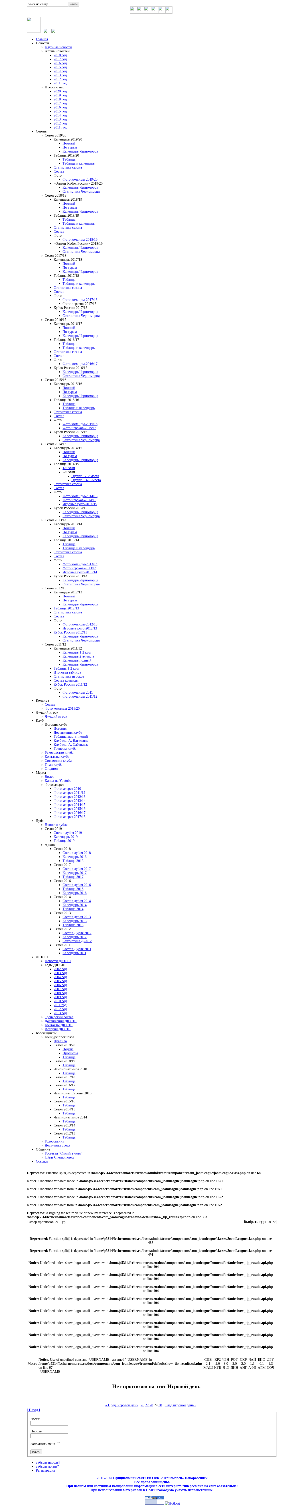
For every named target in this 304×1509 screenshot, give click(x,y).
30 (160, 1405)
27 (147, 1405)
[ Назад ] (33, 1410)
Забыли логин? (47, 1466)
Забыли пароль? (48, 1462)
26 (142, 1405)
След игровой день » (180, 1405)
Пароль (36, 1431)
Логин (35, 1419)
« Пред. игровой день (121, 1405)
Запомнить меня (42, 1444)
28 (151, 1405)
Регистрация (45, 1470)
